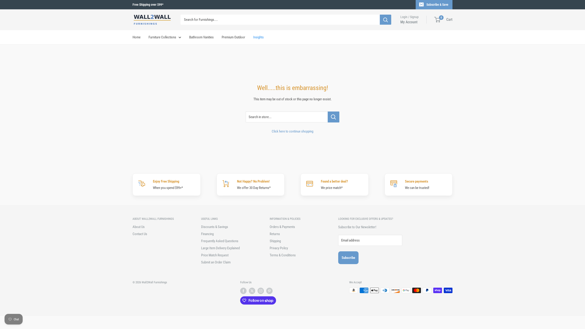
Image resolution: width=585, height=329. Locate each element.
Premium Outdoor (233, 37)
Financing (207, 234)
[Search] (385, 20)
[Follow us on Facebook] (243, 291)
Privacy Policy (279, 248)
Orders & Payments (282, 227)
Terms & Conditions (283, 255)
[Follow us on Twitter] (252, 291)
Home (137, 37)
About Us (139, 227)
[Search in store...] (333, 116)
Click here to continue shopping (292, 131)
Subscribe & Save (437, 4)
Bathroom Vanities (201, 37)
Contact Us (140, 234)
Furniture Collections (162, 37)
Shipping (275, 241)
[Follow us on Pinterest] (269, 291)
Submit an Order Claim (216, 262)
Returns (275, 234)
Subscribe (348, 258)
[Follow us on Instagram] (261, 291)
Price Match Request (215, 255)
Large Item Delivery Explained (220, 248)
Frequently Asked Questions (219, 241)
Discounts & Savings (214, 227)
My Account (408, 22)
